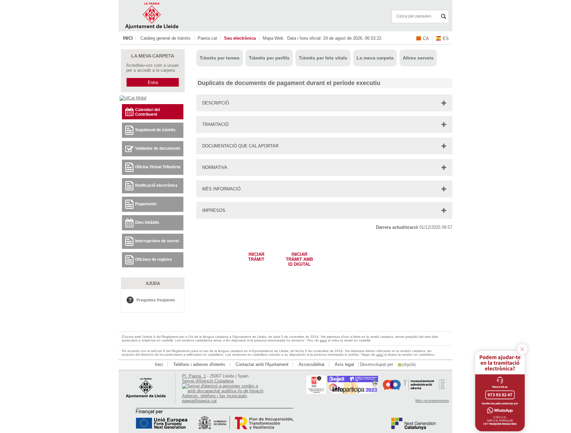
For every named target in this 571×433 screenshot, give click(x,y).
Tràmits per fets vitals (323, 57)
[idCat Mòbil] (133, 98)
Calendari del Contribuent (147, 112)
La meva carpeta (375, 57)
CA (426, 38)
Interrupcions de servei (157, 241)
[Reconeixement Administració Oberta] (413, 392)
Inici (128, 38)
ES (446, 38)
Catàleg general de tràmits (165, 38)
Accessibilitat (311, 364)
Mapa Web (273, 38)
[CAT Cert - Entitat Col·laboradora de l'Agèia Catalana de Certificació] (316, 392)
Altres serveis (418, 57)
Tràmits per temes (220, 57)
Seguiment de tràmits (155, 130)
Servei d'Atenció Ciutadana (208, 380)
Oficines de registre (153, 259)
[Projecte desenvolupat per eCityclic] (407, 364)
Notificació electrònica (156, 185)
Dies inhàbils (147, 222)
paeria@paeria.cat (199, 400)
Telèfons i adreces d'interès (199, 364)
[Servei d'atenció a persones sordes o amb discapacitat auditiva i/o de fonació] (223, 390)
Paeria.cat (207, 38)
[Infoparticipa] (352, 392)
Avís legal (344, 364)
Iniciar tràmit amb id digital (299, 258)
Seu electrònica (240, 38)
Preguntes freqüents (155, 300)
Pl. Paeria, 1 (194, 376)
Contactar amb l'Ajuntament (262, 364)
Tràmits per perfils (269, 57)
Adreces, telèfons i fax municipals (214, 395)
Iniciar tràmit (256, 257)
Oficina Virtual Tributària (157, 167)
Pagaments (146, 204)
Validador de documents (157, 148)
